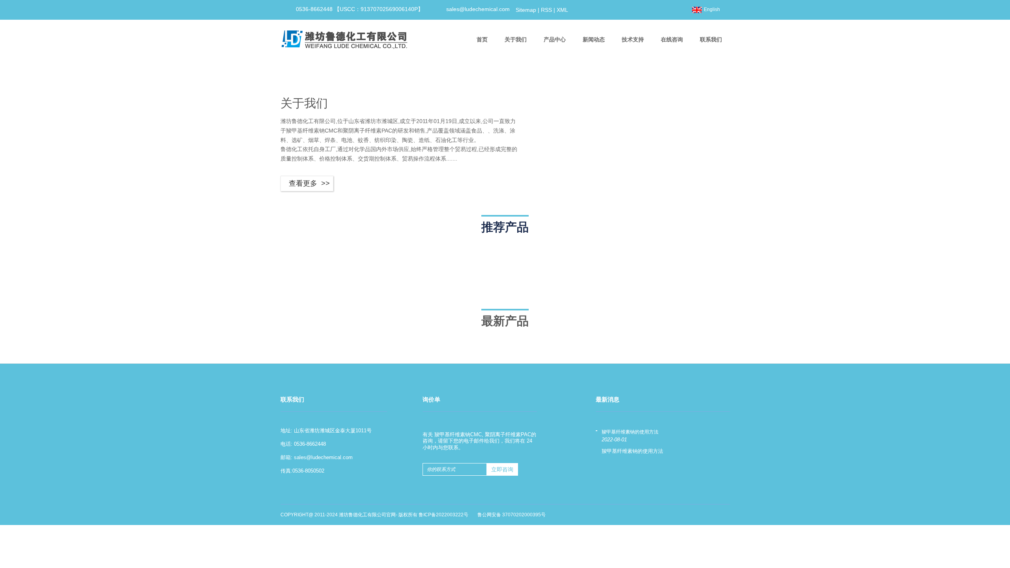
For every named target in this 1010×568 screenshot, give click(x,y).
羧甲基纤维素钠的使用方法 (630, 432)
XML (562, 10)
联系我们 (711, 39)
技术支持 (633, 39)
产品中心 (555, 39)
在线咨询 (672, 39)
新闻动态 (594, 39)
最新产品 (505, 320)
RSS (546, 10)
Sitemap (526, 10)
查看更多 (303, 183)
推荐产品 (505, 227)
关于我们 (516, 39)
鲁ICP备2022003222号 (443, 515)
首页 (482, 39)
